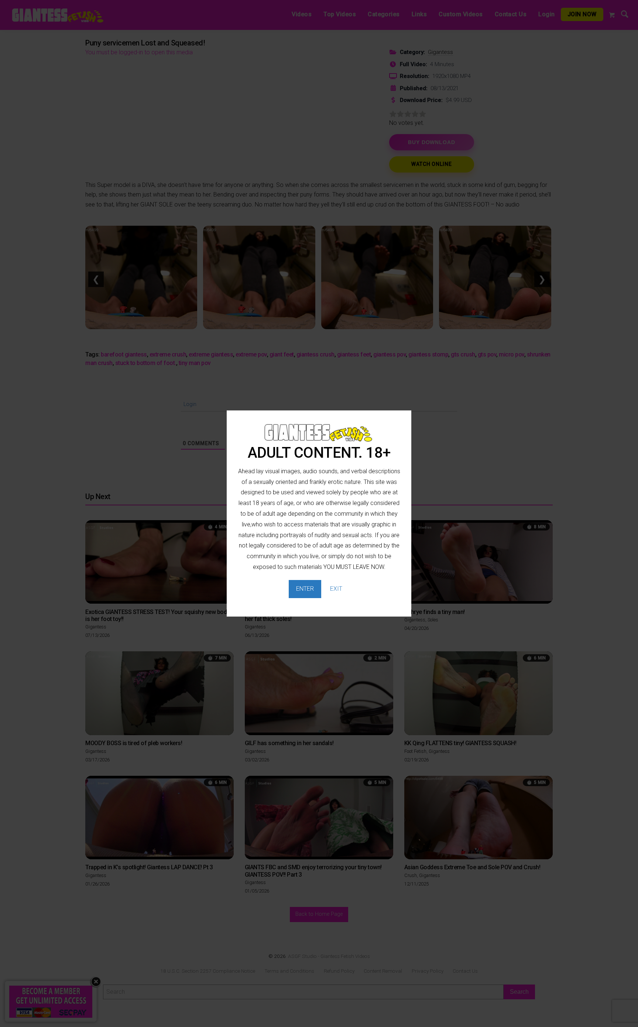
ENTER (305, 588)
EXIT (336, 588)
